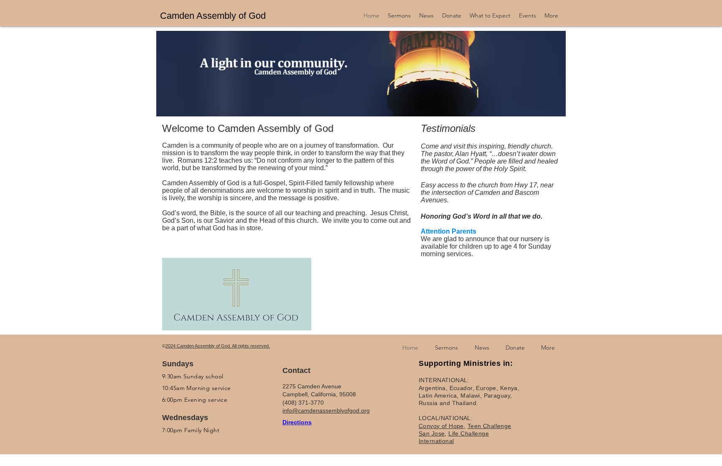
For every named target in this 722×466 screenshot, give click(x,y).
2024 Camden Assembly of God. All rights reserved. (217, 345)
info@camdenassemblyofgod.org (326, 410)
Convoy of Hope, (442, 426)
